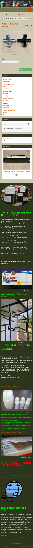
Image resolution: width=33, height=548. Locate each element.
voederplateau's (6, 88)
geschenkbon (6, 114)
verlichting (5, 108)
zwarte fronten (6, 81)
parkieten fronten (7, 82)
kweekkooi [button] (6, 66)
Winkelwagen (28, 18)
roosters (5, 86)
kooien (4, 101)
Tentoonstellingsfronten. (9, 84)
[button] (30, 10)
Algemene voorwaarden (8, 140)
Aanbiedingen (6, 146)
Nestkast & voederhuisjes (9, 110)
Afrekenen (18, 18)
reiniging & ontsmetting (8, 98)
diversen (5, 112)
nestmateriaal (6, 107)
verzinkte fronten (7, 79)
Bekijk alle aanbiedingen (16, 177)
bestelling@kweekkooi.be (8, 530)
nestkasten (5, 103)
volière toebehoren (7, 91)
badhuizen (5, 93)
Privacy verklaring (7, 138)
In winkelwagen (26, 70)
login (16, 545)
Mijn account (10, 18)
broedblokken (6, 105)
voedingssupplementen (8, 95)
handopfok (5, 100)
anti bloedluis (6, 96)
